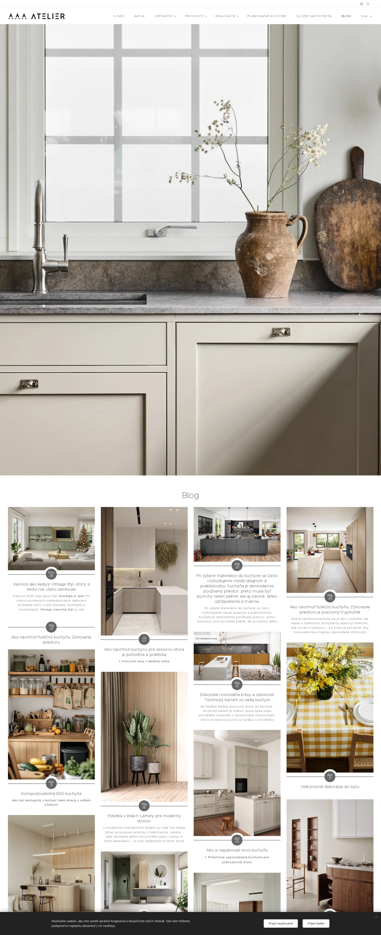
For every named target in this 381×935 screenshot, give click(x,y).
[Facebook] (361, 4)
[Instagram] (367, 4)
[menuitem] (120, 16)
